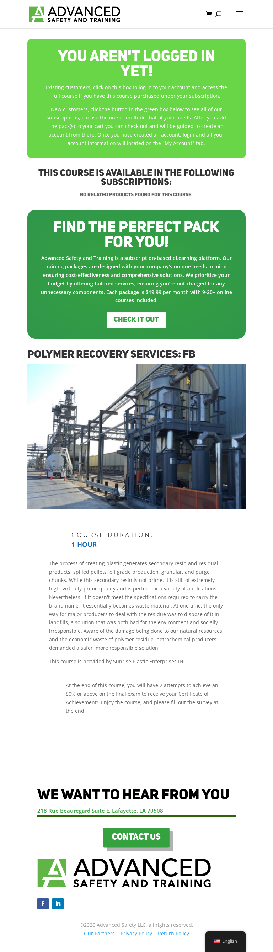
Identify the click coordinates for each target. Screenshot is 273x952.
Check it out (136, 319)
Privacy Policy (136, 933)
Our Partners (99, 933)
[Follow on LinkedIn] (58, 903)
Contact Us (136, 837)
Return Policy (173, 933)
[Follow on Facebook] (43, 903)
